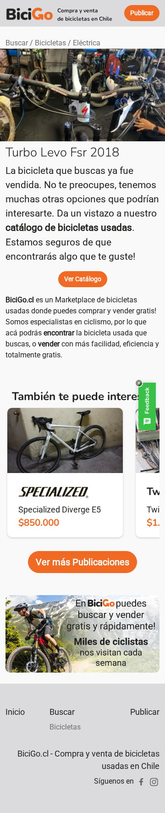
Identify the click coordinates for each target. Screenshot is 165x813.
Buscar (17, 43)
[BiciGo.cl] (30, 13)
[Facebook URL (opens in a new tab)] (141, 781)
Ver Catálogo (82, 279)
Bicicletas (50, 43)
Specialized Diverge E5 (59, 509)
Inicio (15, 712)
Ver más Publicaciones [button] (82, 562)
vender (49, 344)
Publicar (145, 712)
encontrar (59, 333)
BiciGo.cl (20, 299)
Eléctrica (86, 43)
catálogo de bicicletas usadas (69, 227)
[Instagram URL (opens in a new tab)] (154, 781)
